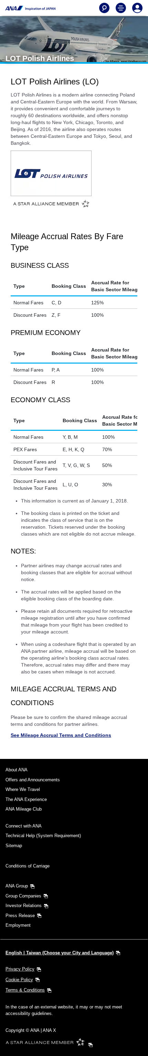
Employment (18, 925)
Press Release (20, 915)
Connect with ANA (24, 826)
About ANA (17, 769)
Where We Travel (23, 789)
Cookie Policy (19, 979)
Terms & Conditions (25, 990)
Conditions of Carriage (28, 866)
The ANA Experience (26, 799)
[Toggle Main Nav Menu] (121, 8)
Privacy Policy (20, 969)
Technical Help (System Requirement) (43, 835)
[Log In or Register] (137, 8)
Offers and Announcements (33, 779)
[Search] (104, 8)
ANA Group (17, 886)
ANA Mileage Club (24, 809)
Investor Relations (24, 905)
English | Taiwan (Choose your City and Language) (60, 952)
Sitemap (14, 845)
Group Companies (23, 895)
